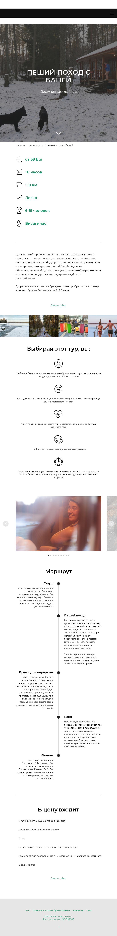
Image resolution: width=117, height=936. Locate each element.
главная (20, 682)
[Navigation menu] (112, 13)
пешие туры (36, 682)
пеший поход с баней (60, 682)
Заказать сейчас (58, 843)
